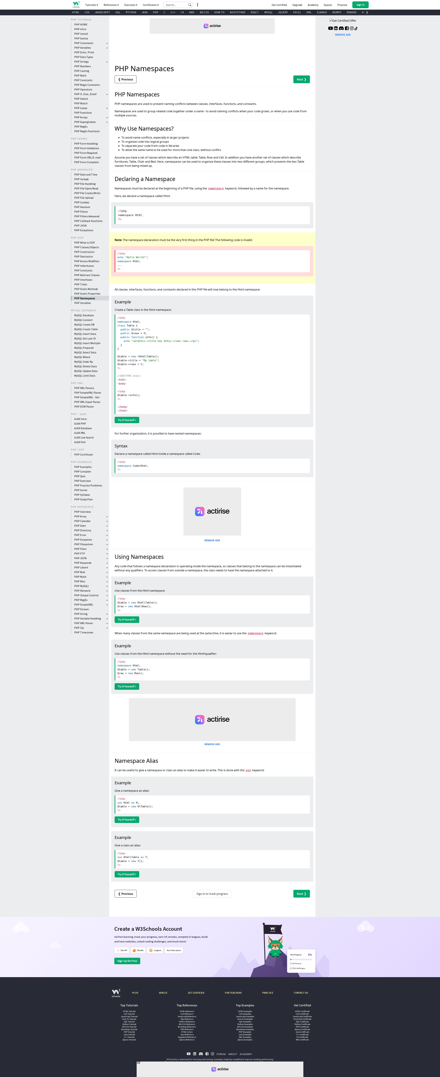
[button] (190, 5)
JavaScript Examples (245, 1016)
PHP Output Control (86, 595)
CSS (87, 12)
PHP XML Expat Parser (87, 402)
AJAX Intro (80, 419)
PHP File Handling (85, 183)
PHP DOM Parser (84, 406)
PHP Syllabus (82, 494)
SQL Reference (186, 1019)
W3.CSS (204, 12)
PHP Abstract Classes (87, 275)
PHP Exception (83, 539)
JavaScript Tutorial (129, 1016)
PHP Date (80, 525)
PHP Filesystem (83, 544)
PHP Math (80, 75)
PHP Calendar (82, 521)
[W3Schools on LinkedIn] (336, 29)
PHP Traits (80, 284)
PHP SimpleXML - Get (87, 397)
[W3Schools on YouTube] (330, 29)
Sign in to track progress (212, 894)
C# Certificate (302, 1037)
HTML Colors (186, 1032)
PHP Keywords (82, 562)
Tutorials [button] (91, 5)
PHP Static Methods (86, 289)
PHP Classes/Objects (86, 247)
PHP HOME (80, 24)
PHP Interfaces (83, 279)
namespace (216, 188)
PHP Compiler (82, 471)
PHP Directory (82, 530)
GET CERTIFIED (196, 992)
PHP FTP (79, 553)
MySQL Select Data (85, 352)
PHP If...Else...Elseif (85, 94)
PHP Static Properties (87, 293)
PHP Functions (83, 112)
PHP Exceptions (83, 230)
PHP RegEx (80, 126)
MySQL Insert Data (85, 334)
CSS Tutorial (129, 1014)
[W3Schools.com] (116, 995)
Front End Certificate (302, 1019)
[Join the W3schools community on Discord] (341, 29)
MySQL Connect (83, 320)
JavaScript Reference (187, 1016)
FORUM (221, 1054)
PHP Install (81, 33)
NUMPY (336, 12)
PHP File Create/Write (87, 193)
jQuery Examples (245, 1039)
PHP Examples (83, 467)
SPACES (163, 992)
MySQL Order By (83, 361)
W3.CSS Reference (187, 1024)
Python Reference (187, 1021)
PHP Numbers (82, 66)
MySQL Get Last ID (85, 338)
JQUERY (283, 12)
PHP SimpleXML (83, 604)
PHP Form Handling (86, 143)
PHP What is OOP (84, 242)
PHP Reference (187, 1029)
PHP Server (80, 490)
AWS (192, 12)
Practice (342, 5)
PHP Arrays (80, 117)
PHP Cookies (81, 202)
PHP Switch (81, 98)
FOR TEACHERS (233, 992)
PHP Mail (79, 572)
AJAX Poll (80, 442)
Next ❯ (301, 79)
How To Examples (245, 1019)
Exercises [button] (130, 5)
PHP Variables (82, 47)
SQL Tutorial (129, 1021)
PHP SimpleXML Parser (87, 392)
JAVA (145, 12)
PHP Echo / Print (84, 52)
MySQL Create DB (84, 324)
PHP (155, 12)
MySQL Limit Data (84, 375)
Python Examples (245, 1024)
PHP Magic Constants (87, 84)
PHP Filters (81, 211)
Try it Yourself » (127, 420)
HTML (75, 12)
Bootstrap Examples (245, 1029)
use (248, 770)
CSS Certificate (302, 1014)
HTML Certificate (302, 1011)
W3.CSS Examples (245, 1026)
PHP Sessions (82, 207)
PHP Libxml (81, 567)
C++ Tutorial (129, 1037)
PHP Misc (79, 581)
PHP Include (81, 179)
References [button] (110, 5)
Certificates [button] (150, 5)
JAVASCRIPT (102, 12)
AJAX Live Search (84, 437)
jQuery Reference (187, 1039)
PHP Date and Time (85, 174)
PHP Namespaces (84, 298)
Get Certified (279, 5)
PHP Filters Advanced (86, 216)
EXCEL (297, 12)
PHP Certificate (83, 454)
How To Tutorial (129, 1019)
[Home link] (76, 4)
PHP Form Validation (86, 148)
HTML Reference (187, 1011)
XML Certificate (302, 1039)
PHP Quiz (79, 476)
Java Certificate (302, 1032)
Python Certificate (302, 1024)
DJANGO (322, 12)
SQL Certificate (302, 1021)
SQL (118, 12)
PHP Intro (80, 29)
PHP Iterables (82, 303)
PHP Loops (80, 108)
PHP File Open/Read (86, 188)
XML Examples (245, 1037)
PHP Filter (80, 549)
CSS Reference (186, 1014)
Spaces (328, 5)
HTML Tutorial (129, 1011)
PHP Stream (81, 609)
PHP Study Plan (83, 499)
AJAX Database (83, 428)
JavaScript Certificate (302, 1016)
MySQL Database (84, 315)
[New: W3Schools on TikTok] (356, 29)
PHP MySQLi (81, 586)
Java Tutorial (129, 1034)
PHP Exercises (82, 480)
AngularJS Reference (187, 1037)
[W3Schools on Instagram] (352, 29)
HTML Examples (245, 1011)
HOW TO (219, 12)
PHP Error (80, 535)
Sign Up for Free (127, 961)
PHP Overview (82, 511)
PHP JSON (80, 225)
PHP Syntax (81, 38)
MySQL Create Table (86, 329)
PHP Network (82, 590)
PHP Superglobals (85, 122)
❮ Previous (125, 79)
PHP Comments (83, 43)
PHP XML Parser (83, 623)
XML (309, 12)
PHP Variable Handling (87, 618)
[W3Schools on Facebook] (347, 29)
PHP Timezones (83, 632)
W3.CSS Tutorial (129, 1026)
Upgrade (297, 5)
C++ (173, 12)
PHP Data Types (83, 57)
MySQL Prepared (84, 347)
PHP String (80, 614)
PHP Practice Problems (88, 485)
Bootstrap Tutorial (129, 1029)
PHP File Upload (83, 197)
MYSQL (268, 12)
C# (182, 12)
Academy (313, 5)
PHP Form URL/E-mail (87, 157)
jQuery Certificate (302, 1029)
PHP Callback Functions (88, 221)
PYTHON (131, 12)
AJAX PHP (80, 423)
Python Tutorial (129, 1024)
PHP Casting (81, 71)
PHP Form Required (85, 153)
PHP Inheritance (84, 265)
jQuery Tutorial (129, 1039)
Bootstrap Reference (187, 1026)
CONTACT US (301, 992)
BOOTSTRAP (237, 12)
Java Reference (187, 1034)
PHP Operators (83, 89)
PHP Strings (81, 61)
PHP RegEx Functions (87, 131)
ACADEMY (246, 1054)
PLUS (135, 992)
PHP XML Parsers (84, 388)
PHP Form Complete (86, 162)
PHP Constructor (84, 252)
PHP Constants (83, 80)
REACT (255, 12)
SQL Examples (245, 1021)
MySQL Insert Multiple (87, 343)
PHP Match (80, 103)
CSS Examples (245, 1014)
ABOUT (232, 1054)
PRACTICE (267, 992)
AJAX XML (79, 433)
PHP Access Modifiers (86, 261)
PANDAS (352, 12)
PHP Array (80, 516)
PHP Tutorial (129, 1032)
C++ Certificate (302, 1034)
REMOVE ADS (212, 540)
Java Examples (245, 1034)
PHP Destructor (83, 256)
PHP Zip (79, 627)
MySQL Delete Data (85, 366)
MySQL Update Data (85, 371)
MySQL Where (82, 357)
